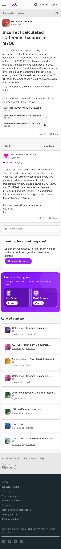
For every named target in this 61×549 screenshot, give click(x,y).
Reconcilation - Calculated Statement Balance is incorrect (33, 359)
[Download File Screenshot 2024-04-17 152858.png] (45, 117)
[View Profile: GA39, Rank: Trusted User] (8, 378)
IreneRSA (30, 348)
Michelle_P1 (17, 21)
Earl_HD (15, 154)
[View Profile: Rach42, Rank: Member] (8, 412)
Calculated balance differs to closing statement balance (32, 438)
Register (44, 4)
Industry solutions (10, 514)
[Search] (36, 5)
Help (42, 458)
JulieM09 (30, 444)
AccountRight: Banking (14, 13)
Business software (10, 487)
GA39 (28, 382)
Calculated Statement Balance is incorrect (30, 328)
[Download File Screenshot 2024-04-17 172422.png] (45, 109)
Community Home (10, 458)
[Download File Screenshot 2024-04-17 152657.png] (45, 124)
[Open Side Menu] (4, 5)
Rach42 (30, 413)
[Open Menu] (57, 13)
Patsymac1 (31, 334)
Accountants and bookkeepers (16, 509)
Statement (18, 424)
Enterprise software (10, 500)
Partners (5, 505)
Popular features (9, 496)
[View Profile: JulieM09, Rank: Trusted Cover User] (8, 441)
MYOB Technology (29, 529)
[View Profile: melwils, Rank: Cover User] (8, 426)
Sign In (54, 4)
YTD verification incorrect (26, 409)
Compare (5, 491)
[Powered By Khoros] (30, 466)
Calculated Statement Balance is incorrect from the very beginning (31, 376)
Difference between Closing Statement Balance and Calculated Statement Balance (34, 392)
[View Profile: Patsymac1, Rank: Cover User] (8, 330)
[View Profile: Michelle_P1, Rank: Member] (6, 23)
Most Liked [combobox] (50, 146)
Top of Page (30, 458)
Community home (18, 261)
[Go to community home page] (13, 4)
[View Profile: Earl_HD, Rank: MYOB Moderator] (6, 156)
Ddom (29, 365)
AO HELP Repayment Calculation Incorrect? (30, 344)
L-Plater (29, 398)
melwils (29, 428)
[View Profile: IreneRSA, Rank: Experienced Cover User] (8, 347)
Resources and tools (11, 519)
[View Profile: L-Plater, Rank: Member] (8, 395)
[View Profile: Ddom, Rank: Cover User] (8, 361)
